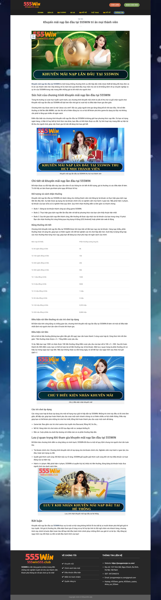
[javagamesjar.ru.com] (32, 5)
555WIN (40, 13)
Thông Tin (119, 13)
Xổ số (108, 12)
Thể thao (95, 13)
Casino (63, 12)
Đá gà (72, 13)
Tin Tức (80, 19)
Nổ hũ (84, 12)
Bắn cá (50, 13)
